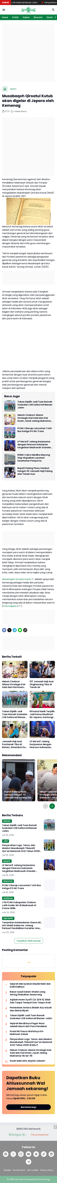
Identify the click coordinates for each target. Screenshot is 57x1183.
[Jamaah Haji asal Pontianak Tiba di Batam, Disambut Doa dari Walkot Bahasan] (15, 729)
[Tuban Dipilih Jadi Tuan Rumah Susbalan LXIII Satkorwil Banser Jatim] (9, 406)
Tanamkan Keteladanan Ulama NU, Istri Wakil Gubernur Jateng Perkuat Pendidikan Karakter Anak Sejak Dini (22, 925)
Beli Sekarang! (28, 1107)
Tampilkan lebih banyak (28, 940)
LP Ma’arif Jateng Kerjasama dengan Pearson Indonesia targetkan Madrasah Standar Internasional (34, 444)
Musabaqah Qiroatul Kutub (16, 579)
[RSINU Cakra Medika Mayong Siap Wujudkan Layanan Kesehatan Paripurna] (9, 459)
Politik (15, 17)
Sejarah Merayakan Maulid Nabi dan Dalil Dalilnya (30, 985)
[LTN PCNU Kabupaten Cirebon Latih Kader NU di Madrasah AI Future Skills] (49, 902)
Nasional (7, 881)
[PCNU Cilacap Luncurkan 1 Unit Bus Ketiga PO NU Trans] (9, 432)
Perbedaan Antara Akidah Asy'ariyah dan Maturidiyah (31, 1009)
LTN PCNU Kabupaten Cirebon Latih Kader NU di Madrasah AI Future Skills (19, 905)
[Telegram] (15, 630)
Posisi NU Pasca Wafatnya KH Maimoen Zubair (26, 1033)
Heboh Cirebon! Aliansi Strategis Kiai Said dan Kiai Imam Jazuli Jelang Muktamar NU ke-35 (34, 418)
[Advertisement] (28, 53)
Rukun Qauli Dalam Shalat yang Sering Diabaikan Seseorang (27, 993)
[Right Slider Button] (54, 17)
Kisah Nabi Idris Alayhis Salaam (27, 1060)
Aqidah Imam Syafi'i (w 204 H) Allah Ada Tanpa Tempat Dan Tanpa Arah (30, 1001)
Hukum (26, 17)
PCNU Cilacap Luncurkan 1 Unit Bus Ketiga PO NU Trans (34, 430)
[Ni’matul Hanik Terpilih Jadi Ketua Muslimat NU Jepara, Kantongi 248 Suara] (42, 699)
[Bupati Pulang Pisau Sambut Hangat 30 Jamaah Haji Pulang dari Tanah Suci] (9, 472)
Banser (7, 821)
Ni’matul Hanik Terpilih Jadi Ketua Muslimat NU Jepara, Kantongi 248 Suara (42, 714)
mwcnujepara (10, 606)
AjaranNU (8, 918)
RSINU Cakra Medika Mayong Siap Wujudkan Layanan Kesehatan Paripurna (33, 458)
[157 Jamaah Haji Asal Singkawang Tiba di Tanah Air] (42, 669)
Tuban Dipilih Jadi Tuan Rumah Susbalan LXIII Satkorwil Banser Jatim (34, 404)
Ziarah (49, 17)
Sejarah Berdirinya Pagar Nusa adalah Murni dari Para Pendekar (28, 1025)
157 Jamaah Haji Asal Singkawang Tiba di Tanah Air (41, 684)
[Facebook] (4, 630)
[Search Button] (53, 10)
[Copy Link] (25, 630)
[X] (9, 630)
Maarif (6, 861)
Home (5, 17)
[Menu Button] (4, 10)
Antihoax (8, 898)
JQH (5, 841)
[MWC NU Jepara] (28, 9)
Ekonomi (38, 17)
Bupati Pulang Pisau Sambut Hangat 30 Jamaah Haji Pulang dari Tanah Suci (34, 471)
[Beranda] (5, 89)
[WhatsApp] (20, 630)
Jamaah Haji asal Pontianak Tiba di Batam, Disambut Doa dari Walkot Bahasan (14, 744)
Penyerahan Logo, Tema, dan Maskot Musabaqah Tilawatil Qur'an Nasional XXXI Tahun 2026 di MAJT (21, 848)
